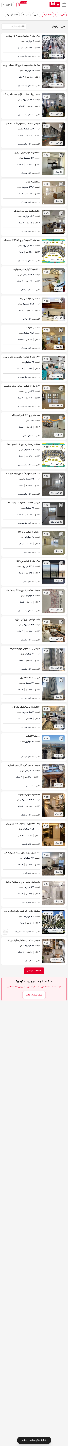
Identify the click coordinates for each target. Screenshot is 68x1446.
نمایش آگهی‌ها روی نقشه (34, 1440)
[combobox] (13, 26)
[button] (58, 15)
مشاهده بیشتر (34, 970)
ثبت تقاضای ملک (34, 994)
